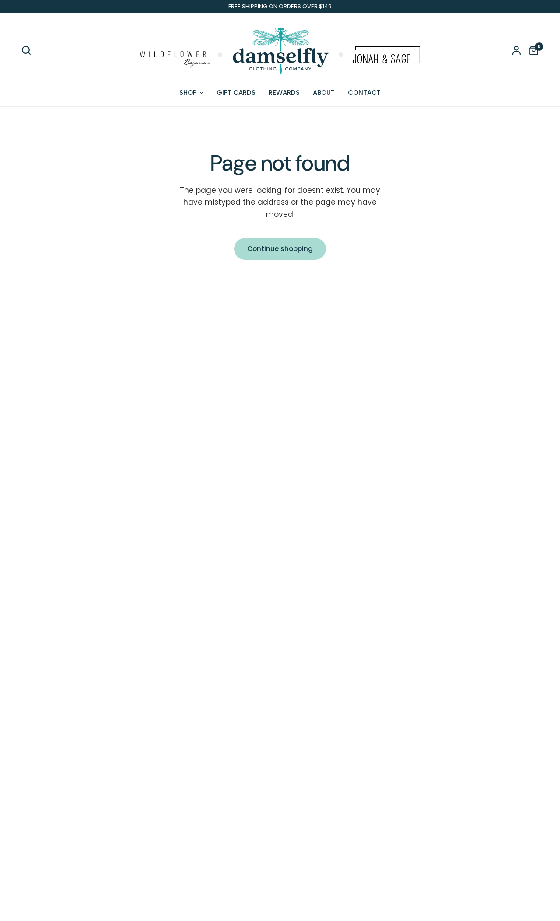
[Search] (28, 50)
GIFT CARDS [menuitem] (236, 92)
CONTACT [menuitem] (364, 92)
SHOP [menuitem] (188, 92)
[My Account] (516, 50)
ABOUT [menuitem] (324, 92)
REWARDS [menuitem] (284, 92)
